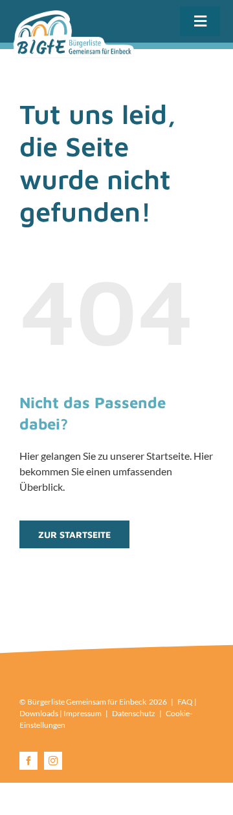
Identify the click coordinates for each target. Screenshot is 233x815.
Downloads (38, 713)
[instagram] (53, 761)
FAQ (185, 702)
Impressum (82, 713)
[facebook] (28, 761)
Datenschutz (133, 713)
